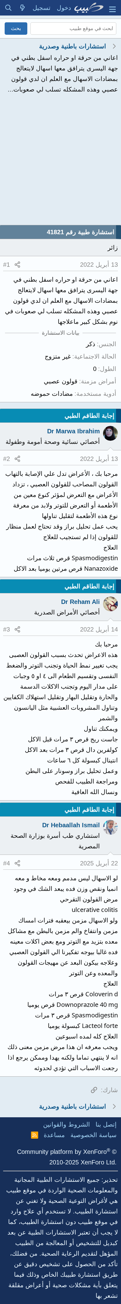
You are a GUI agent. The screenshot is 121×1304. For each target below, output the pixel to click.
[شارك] (17, 264)
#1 (6, 264)
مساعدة (54, 1135)
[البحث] (8, 8)
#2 (6, 458)
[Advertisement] (60, 161)
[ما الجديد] (23, 8)
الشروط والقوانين (66, 1124)
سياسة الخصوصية (93, 1135)
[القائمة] (112, 8)
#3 (6, 629)
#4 (6, 863)
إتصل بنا (106, 1124)
